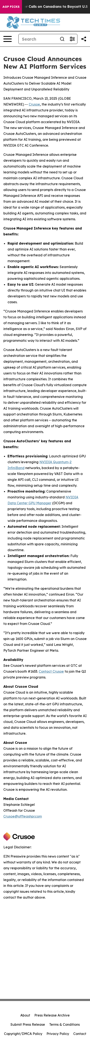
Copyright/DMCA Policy (23, 1034)
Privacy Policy (57, 1034)
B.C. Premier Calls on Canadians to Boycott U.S (47, 7)
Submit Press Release (27, 1024)
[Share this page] (84, 39)
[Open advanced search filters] (72, 39)
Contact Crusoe (51, 671)
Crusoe (34, 104)
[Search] (62, 39)
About (25, 1015)
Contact (79, 1034)
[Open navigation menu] (7, 39)
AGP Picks (11, 7)
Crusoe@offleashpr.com (22, 816)
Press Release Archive (52, 1015)
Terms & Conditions (64, 1024)
